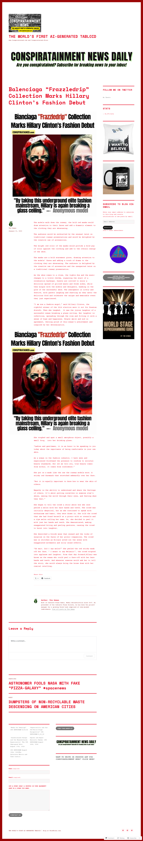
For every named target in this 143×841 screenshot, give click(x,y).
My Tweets (106, 97)
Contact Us (15, 815)
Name (14, 768)
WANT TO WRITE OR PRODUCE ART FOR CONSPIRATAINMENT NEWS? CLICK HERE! (75, 758)
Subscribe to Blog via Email (118, 206)
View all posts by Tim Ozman (63, 609)
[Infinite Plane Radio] (123, 830)
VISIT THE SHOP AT (65, 728)
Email (15, 777)
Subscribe (108, 227)
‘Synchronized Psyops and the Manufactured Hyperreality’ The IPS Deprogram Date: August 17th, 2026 (19, 742)
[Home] (127, 830)
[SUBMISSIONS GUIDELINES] (132, 830)
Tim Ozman (12, 228)
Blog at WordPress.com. (52, 830)
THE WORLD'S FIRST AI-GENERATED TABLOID (52, 36)
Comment (89, 656)
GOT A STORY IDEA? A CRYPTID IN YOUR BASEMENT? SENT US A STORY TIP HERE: (27, 787)
